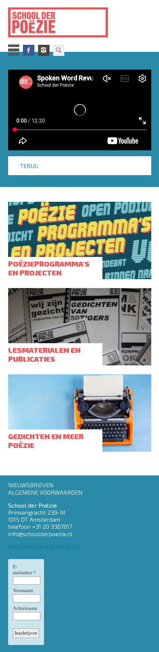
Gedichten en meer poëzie (46, 440)
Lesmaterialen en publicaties (44, 354)
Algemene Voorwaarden (45, 492)
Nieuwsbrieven (30, 484)
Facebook (28, 50)
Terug (29, 165)
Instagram (44, 50)
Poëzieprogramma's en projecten (48, 268)
